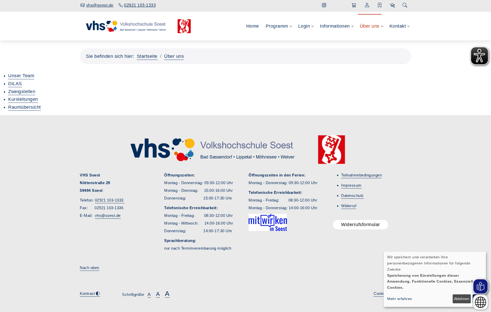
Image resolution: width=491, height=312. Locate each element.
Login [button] (304, 26)
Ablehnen (461, 299)
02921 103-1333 (110, 200)
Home (252, 26)
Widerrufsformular (360, 224)
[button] (354, 5)
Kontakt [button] (397, 26)
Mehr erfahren (399, 299)
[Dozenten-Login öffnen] (392, 5)
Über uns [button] (370, 26)
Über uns (174, 56)
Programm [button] (277, 26)
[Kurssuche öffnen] (404, 5)
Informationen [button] (335, 26)
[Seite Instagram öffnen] (324, 5)
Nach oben (89, 267)
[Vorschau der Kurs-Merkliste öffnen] (379, 5)
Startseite (147, 56)
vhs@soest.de (108, 215)
